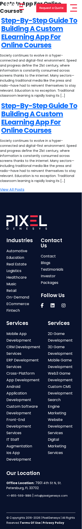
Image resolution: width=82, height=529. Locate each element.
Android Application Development (18, 393)
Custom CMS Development (60, 390)
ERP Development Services (22, 363)
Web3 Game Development (60, 377)
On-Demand (17, 297)
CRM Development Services (23, 350)
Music (11, 284)
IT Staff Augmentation (19, 443)
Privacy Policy (53, 523)
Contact (48, 256)
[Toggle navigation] (73, 8)
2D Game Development (60, 337)
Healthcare (16, 277)
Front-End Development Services (18, 426)
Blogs (45, 262)
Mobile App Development (18, 337)
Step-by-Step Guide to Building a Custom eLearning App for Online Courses (39, 33)
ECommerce (17, 303)
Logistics (13, 270)
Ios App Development (18, 456)
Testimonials (52, 269)
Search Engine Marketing (57, 406)
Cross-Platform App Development (23, 377)
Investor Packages (49, 279)
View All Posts (12, 189)
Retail (11, 290)
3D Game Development (60, 350)
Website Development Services (60, 426)
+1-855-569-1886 (18, 496)
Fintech (13, 310)
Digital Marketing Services (57, 446)
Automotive (16, 251)
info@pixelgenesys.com (51, 496)
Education (15, 257)
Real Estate (16, 264)
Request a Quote (51, 8)
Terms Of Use (30, 523)
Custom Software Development (22, 410)
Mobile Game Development (60, 363)
